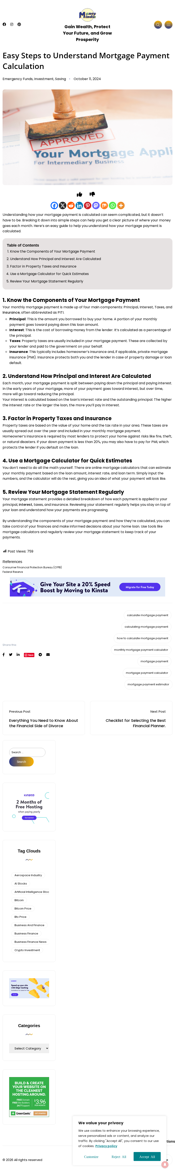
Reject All (119, 1156)
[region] (119, 1140)
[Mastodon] (96, 205)
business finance (26, 933)
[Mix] (104, 205)
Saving (60, 78)
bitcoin (19, 900)
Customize (91, 1156)
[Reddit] (71, 205)
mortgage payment (154, 661)
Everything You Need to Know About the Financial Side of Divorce (43, 723)
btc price (20, 917)
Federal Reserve (13, 572)
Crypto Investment (27, 950)
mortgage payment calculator (147, 673)
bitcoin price (23, 908)
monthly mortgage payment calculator (141, 650)
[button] (165, 1164)
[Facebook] (54, 205)
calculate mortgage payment (147, 615)
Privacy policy (106, 1146)
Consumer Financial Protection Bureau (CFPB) (32, 567)
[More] (121, 205)
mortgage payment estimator (148, 684)
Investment (44, 78)
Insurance (11, 312)
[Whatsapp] (112, 205)
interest (25, 504)
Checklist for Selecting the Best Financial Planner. (136, 723)
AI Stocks (21, 884)
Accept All (147, 1156)
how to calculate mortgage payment (142, 638)
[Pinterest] (87, 205)
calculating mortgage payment (146, 627)
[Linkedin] (79, 205)
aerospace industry (28, 875)
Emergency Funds (18, 78)
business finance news (31, 942)
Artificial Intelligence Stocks (33, 892)
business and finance (29, 925)
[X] (62, 205)
